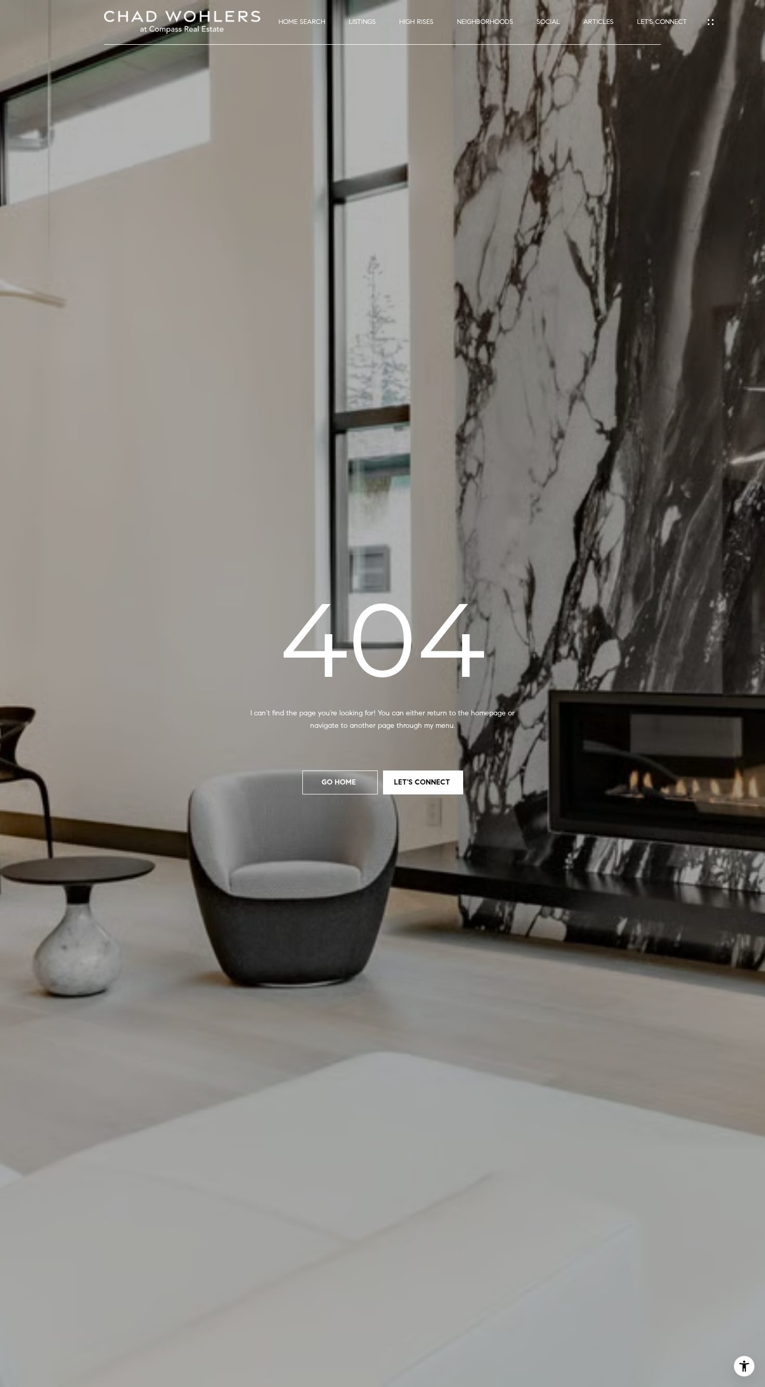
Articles (598, 22)
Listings (362, 22)
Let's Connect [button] (423, 782)
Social (548, 22)
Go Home (340, 782)
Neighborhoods (485, 22)
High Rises (416, 22)
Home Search (301, 22)
